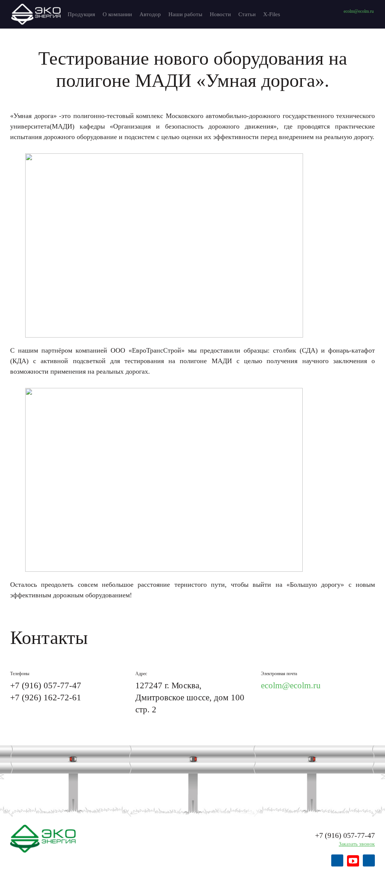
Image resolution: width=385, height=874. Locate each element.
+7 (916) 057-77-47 (45, 685)
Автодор (150, 14)
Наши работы (185, 14)
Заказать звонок (357, 844)
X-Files (271, 14)
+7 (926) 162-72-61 (45, 697)
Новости (220, 14)
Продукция (81, 14)
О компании (117, 14)
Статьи (247, 14)
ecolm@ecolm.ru (359, 11)
